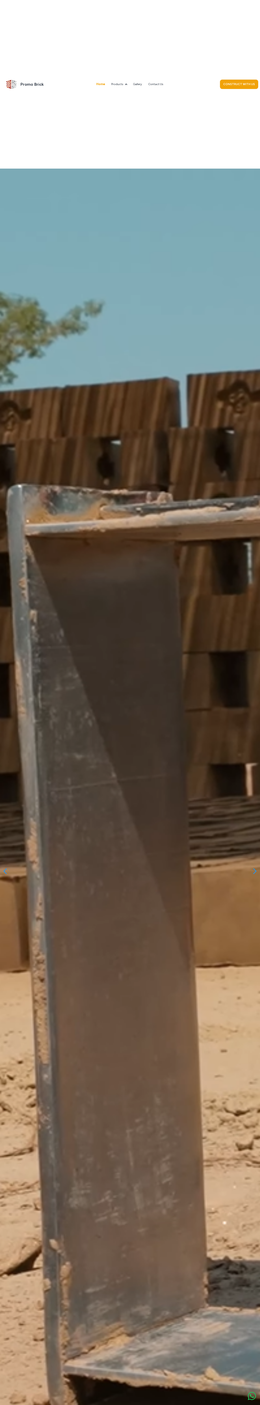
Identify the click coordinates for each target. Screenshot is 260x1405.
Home (100, 84)
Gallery (137, 84)
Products (117, 84)
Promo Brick (32, 84)
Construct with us (239, 84)
